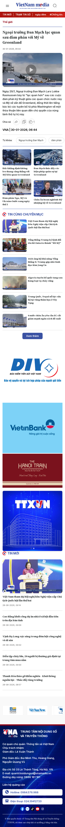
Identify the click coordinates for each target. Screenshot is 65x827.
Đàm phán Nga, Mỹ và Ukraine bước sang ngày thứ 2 (16, 201)
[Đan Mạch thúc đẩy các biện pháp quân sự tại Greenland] (48, 157)
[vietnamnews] (37, 710)
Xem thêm (32, 336)
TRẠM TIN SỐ (23, 14)
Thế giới (7, 22)
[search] (57, 6)
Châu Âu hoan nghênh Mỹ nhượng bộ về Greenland (48, 201)
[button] (31, 548)
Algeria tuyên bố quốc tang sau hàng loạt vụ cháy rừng (45, 279)
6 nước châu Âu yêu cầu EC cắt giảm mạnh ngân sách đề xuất (44, 317)
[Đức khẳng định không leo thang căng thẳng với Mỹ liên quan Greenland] (17, 157)
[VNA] (22, 809)
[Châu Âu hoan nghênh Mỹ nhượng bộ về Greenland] (48, 188)
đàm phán (56, 140)
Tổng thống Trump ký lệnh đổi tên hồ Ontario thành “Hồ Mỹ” (44, 241)
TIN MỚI (7, 14)
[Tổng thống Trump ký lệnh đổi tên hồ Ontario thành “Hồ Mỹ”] (15, 245)
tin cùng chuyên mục (25, 214)
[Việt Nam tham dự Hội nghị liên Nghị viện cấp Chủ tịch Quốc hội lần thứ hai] (15, 226)
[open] (7, 6)
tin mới (13, 553)
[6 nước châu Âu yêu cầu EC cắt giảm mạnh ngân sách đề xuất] (15, 321)
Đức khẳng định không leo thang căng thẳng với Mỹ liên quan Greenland (16, 171)
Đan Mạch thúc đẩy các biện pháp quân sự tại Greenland (46, 171)
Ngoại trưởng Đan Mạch (31, 140)
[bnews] (13, 710)
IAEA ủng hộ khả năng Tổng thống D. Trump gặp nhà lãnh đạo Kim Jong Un (44, 262)
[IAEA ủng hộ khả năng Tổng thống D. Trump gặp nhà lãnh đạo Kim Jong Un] (15, 264)
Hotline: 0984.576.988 (24, 792)
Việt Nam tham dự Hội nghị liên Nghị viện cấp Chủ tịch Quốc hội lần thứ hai (43, 224)
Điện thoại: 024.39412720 (26, 801)
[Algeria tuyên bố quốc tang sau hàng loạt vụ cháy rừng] (15, 283)
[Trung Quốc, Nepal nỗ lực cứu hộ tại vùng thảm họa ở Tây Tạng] (15, 302)
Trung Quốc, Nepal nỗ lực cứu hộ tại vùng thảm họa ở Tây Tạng (44, 299)
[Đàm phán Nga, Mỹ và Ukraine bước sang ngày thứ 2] (17, 187)
